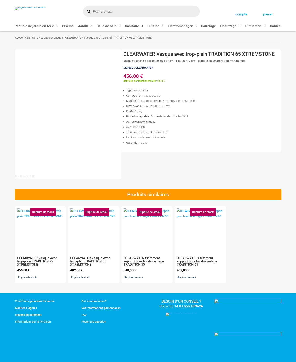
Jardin (83, 26)
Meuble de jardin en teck (35, 26)
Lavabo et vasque (51, 37)
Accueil (19, 37)
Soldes (275, 26)
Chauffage (228, 26)
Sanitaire (132, 26)
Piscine (68, 26)
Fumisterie (253, 26)
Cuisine (153, 26)
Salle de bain (107, 26)
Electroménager (180, 26)
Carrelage (208, 26)
